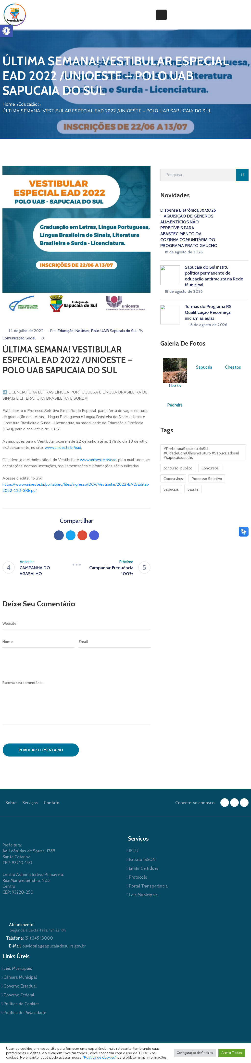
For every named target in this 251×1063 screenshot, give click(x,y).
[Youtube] (244, 802)
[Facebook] (59, 535)
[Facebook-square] (224, 802)
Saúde (193, 489)
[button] (6, 31)
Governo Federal (18, 994)
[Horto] (175, 370)
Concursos (210, 468)
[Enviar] (242, 175)
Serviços (30, 802)
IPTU (133, 850)
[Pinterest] (82, 535)
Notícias (82, 331)
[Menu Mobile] (161, 15)
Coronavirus (173, 479)
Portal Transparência (148, 886)
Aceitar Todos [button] (231, 1053)
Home (8, 104)
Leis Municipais (143, 894)
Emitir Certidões (144, 868)
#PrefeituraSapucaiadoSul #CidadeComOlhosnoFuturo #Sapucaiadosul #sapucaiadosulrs (201, 453)
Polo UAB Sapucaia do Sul (114, 331)
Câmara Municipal (20, 977)
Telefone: (29, 938)
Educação (28, 104)
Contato (51, 802)
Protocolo (138, 877)
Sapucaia (171, 489)
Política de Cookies (21, 1003)
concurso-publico (178, 468)
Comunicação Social (19, 338)
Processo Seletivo (207, 479)
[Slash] (76, 565)
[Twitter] (70, 535)
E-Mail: (47, 946)
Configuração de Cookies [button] (195, 1053)
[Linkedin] (94, 535)
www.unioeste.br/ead (63, 447)
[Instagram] (234, 802)
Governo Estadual (20, 986)
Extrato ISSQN (142, 859)
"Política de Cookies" (99, 1057)
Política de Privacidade (24, 1012)
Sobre (10, 802)
